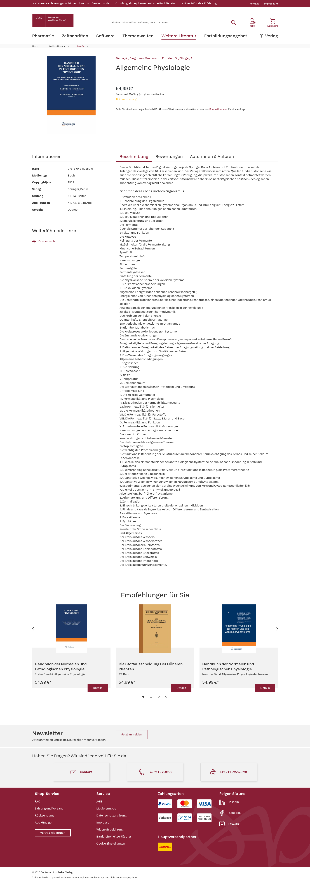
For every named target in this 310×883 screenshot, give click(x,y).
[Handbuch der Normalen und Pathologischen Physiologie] (71, 628)
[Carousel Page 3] (159, 697)
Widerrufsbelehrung (109, 829)
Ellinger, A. (186, 58)
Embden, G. (170, 58)
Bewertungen (169, 156)
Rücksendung (44, 815)
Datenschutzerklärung (111, 815)
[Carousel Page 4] (166, 697)
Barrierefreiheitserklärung (113, 836)
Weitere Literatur (57, 46)
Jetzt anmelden (131, 734)
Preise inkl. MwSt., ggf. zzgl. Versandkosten (140, 94)
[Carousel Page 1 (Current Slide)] (143, 697)
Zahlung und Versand (49, 808)
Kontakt (254, 3)
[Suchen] (233, 22)
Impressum (271, 3)
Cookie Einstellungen (110, 843)
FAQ (37, 801)
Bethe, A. (122, 58)
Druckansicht (47, 241)
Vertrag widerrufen (52, 833)
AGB (99, 801)
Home (35, 46)
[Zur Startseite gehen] (53, 20)
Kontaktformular (218, 109)
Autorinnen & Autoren (212, 156)
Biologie (80, 46)
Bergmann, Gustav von (145, 58)
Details (97, 688)
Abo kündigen (44, 822)
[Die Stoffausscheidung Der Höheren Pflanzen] (155, 628)
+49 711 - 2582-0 (160, 772)
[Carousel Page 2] (151, 697)
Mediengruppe (106, 808)
